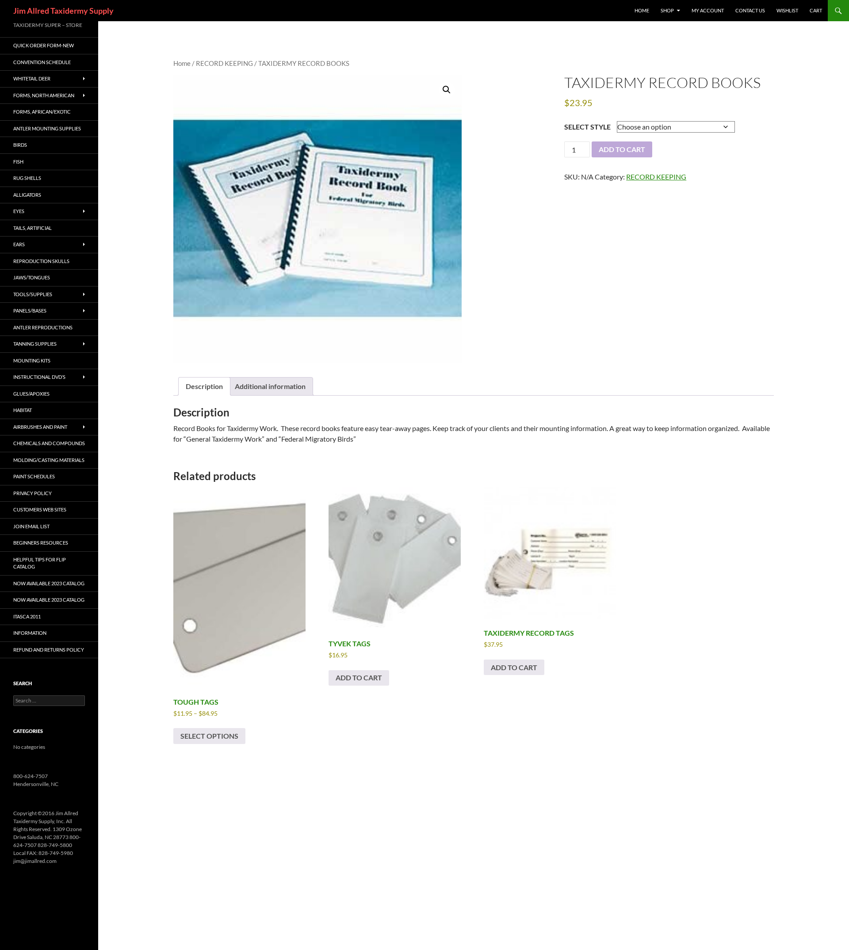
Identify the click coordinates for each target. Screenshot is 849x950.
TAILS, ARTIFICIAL (32, 228)
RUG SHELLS (27, 178)
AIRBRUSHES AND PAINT (40, 427)
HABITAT (22, 410)
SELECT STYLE (587, 126)
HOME (642, 10)
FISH (18, 161)
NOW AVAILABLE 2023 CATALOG (48, 583)
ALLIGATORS (27, 195)
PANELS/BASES (29, 310)
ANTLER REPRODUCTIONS (43, 327)
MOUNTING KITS (31, 360)
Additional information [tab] (270, 386)
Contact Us (750, 10)
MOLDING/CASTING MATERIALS (48, 460)
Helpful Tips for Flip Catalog (39, 563)
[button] (447, 90)
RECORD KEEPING (224, 63)
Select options (209, 736)
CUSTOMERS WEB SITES (39, 509)
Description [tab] (204, 386)
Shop (667, 10)
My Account (708, 10)
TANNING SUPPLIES (35, 344)
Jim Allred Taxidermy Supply (63, 10)
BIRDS (20, 145)
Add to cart (622, 149)
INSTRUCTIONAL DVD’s (39, 377)
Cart (816, 10)
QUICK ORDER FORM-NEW (43, 45)
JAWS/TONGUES (31, 277)
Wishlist (787, 10)
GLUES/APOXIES (31, 394)
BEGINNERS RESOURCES (40, 543)
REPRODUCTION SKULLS (41, 261)
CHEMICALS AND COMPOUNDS (49, 443)
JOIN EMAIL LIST (31, 526)
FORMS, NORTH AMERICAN (43, 95)
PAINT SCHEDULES (34, 476)
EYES (18, 211)
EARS (19, 244)
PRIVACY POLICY (32, 493)
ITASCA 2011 (27, 616)
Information (29, 633)
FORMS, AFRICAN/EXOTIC (42, 111)
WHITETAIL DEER (31, 78)
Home (182, 63)
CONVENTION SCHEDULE (42, 62)
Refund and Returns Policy (48, 649)
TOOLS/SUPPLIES (32, 294)
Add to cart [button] (359, 677)
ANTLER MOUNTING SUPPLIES (47, 128)
